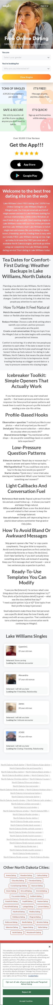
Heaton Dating (42, 901)
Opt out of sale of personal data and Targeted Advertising (26, 983)
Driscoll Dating (26, 891)
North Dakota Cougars (40, 779)
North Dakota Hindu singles (12, 789)
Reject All (26, 992)
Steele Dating (27, 922)
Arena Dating (11, 875)
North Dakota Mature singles (16, 811)
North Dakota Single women (16, 857)
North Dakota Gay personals (25, 786)
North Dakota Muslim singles (25, 814)
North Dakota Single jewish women (25, 835)
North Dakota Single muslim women (25, 850)
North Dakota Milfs (39, 811)
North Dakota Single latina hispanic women (25, 839)
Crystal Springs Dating (18, 886)
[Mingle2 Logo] (7, 5)
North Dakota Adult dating (12, 764)
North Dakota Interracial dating (25, 796)
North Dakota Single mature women (25, 843)
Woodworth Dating (34, 932)
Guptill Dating (27, 901)
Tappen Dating (28, 927)
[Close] (49, 947)
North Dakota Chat (40, 775)
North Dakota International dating (25, 793)
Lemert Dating (43, 906)
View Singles (26, 77)
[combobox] (26, 57)
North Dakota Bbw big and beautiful (25, 768)
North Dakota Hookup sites (39, 789)
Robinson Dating (11, 922)
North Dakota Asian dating (38, 764)
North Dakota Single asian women (25, 821)
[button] (44, 6)
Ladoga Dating (28, 906)
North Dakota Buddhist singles (16, 775)
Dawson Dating (37, 886)
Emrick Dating (41, 891)
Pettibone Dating (18, 917)
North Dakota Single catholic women (25, 828)
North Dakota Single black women (25, 825)
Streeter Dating (42, 922)
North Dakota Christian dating (14, 779)
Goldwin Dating (35, 896)
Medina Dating (34, 912)
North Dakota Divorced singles (25, 782)
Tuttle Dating (42, 927)
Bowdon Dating (26, 875)
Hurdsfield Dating (11, 906)
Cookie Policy (33, 976)
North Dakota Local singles (25, 807)
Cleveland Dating (35, 880)
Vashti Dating (17, 932)
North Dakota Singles (40, 857)
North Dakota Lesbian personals (25, 804)
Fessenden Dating (18, 896)
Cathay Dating (42, 875)
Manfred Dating (19, 912)
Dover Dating (11, 891)
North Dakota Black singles (38, 772)
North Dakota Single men (25, 846)
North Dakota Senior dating (25, 818)
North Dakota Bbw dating (12, 772)
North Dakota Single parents (25, 853)
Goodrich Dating (11, 901)
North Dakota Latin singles (39, 800)
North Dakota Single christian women (25, 832)
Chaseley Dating (18, 880)
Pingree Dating (35, 917)
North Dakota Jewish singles (12, 800)
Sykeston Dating (12, 927)
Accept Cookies (26, 1001)
